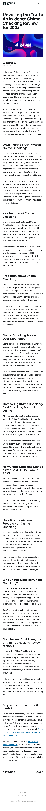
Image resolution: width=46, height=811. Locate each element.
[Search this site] (38, 3)
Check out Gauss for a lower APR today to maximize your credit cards (23, 732)
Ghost (34, 801)
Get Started (23, 796)
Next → (39, 771)
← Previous (9, 771)
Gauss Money (9, 62)
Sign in (23, 792)
